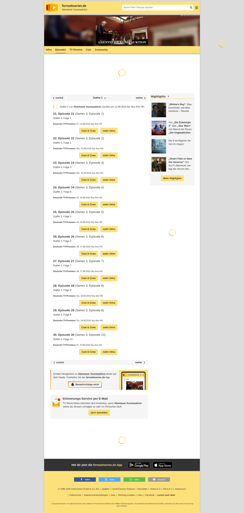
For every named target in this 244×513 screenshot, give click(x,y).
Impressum (180, 489)
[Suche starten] (191, 7)
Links (140, 495)
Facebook (150, 495)
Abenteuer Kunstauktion (74, 9)
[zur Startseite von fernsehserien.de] (52, 7)
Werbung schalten (126, 495)
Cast (88, 49)
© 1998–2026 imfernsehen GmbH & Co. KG (78, 489)
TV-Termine (76, 49)
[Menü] (196, 8)
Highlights (158, 96)
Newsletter (142, 489)
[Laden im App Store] (162, 465)
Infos (49, 49)
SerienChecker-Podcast (123, 489)
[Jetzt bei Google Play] (139, 465)
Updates (106, 489)
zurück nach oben (166, 495)
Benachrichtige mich (87, 384)
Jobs (113, 495)
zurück (60, 362)
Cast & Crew (88, 130)
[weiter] (140, 97)
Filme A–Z (167, 489)
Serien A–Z (155, 489)
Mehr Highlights (172, 178)
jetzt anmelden (99, 412)
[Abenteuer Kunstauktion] (133, 380)
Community (101, 49)
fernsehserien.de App (107, 464)
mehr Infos (109, 130)
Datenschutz (75, 495)
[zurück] (58, 97)
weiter (138, 362)
